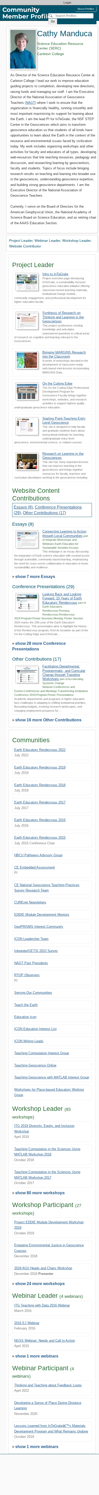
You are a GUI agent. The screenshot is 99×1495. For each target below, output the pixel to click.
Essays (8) (23, 507)
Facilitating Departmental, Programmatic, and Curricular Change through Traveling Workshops (63, 672)
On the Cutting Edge (57, 383)
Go (53, 21)
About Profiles (85, 8)
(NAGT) (30, 103)
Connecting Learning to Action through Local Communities (64, 533)
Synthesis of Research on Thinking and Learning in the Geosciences (63, 317)
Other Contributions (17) (44, 513)
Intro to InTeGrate (55, 274)
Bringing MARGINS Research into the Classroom (64, 354)
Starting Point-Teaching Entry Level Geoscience (64, 420)
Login (67, 2)
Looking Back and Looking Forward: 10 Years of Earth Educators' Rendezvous (62, 598)
